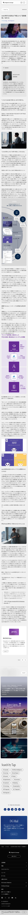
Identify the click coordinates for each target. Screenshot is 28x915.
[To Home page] (8, 2)
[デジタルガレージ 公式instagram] (12, 809)
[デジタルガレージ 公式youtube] (16, 809)
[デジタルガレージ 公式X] (8, 809)
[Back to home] (14, 852)
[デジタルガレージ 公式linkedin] (19, 809)
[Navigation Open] (24, 3)
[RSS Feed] (23, 809)
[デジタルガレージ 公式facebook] (5, 809)
